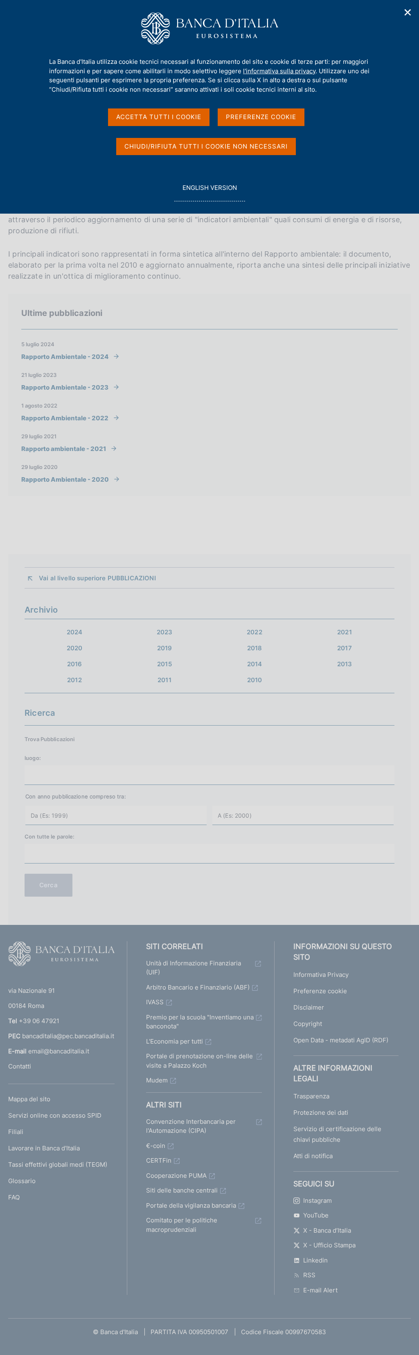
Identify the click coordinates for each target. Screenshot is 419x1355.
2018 (254, 648)
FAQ (14, 1197)
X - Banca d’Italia (327, 1230)
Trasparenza (311, 1096)
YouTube (316, 1215)
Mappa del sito (29, 1099)
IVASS (155, 1002)
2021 (344, 632)
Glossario (22, 1181)
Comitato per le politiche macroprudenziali (181, 1224)
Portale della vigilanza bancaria (191, 1205)
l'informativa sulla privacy (279, 71)
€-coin (155, 1146)
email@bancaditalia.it (58, 1051)
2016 (74, 664)
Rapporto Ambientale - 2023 (64, 387)
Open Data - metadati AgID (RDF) (340, 1040)
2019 (164, 648)
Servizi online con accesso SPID (54, 1115)
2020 (75, 648)
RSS (309, 1275)
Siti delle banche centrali (182, 1190)
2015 (164, 664)
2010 (254, 680)
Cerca (48, 885)
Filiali (15, 1132)
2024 (75, 632)
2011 (164, 680)
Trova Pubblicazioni (49, 739)
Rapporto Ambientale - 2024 (64, 356)
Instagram (317, 1200)
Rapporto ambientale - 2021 (63, 448)
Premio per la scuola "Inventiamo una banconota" (200, 1021)
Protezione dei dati (320, 1112)
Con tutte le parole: (50, 836)
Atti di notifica (313, 1156)
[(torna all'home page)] (61, 955)
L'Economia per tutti (174, 1041)
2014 (254, 664)
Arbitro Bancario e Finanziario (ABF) (198, 987)
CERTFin (158, 1160)
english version (209, 192)
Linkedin (315, 1260)
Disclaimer (308, 1007)
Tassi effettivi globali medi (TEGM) (57, 1164)
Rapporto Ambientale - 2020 (65, 479)
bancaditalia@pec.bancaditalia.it (68, 1036)
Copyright (307, 1024)
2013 (344, 664)
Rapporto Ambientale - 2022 (64, 418)
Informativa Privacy (321, 974)
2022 (254, 632)
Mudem (157, 1080)
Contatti (19, 1066)
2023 (165, 632)
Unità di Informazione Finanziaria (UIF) (193, 967)
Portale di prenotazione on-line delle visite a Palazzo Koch (199, 1060)
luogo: (33, 758)
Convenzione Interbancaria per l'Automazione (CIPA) (191, 1126)
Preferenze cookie (320, 991)
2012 (74, 680)
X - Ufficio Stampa (329, 1245)
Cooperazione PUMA (176, 1175)
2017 (344, 648)
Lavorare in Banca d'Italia (44, 1148)
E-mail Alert (320, 1290)
